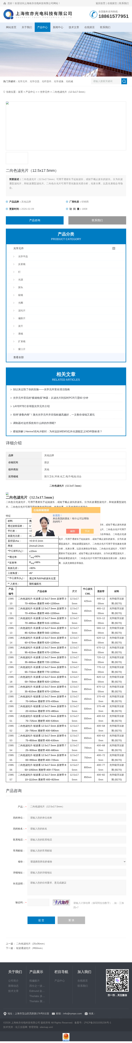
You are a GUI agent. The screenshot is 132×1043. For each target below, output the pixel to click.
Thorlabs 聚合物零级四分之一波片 (37, 1001)
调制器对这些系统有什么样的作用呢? (34, 423)
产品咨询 (34, 220)
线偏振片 (34, 980)
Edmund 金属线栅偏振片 (37, 990)
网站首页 (11, 27)
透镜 (20, 333)
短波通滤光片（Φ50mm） (30, 948)
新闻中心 (58, 27)
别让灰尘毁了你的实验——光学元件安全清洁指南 (41, 389)
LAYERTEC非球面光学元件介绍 (31, 406)
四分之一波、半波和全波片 (37, 985)
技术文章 (74, 27)
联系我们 (124, 3)
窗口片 (21, 349)
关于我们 (27, 27)
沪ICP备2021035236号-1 (97, 1022)
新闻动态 (13, 985)
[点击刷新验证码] (61, 902)
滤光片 (21, 310)
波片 (20, 326)
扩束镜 (21, 341)
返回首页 (100, 3)
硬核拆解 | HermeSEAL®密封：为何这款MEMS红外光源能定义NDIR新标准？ (57, 431)
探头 (20, 287)
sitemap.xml (46, 1027)
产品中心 (42, 27)
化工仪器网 (21, 1027)
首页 (20, 91)
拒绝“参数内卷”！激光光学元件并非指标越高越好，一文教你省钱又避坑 (54, 414)
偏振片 (21, 318)
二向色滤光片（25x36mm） (31, 943)
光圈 (20, 302)
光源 (20, 279)
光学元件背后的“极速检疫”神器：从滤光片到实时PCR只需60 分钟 (50, 397)
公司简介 (13, 980)
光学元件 (45, 91)
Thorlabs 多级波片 (37, 996)
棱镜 (20, 295)
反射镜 (21, 264)
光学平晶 (23, 256)
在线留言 (112, 3)
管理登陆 (33, 1027)
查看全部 (18, 357)
